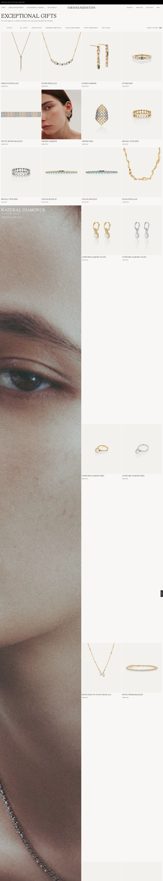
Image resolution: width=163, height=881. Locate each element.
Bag (158, 7)
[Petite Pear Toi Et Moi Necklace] (102, 668)
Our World (52, 7)
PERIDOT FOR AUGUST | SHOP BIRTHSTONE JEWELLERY (17, 2)
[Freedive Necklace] (21, 56)
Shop (3, 7)
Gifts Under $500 (91, 28)
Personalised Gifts (53, 28)
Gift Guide (106, 28)
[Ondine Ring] (102, 114)
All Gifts (23, 28)
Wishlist (139, 7)
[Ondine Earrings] (61, 114)
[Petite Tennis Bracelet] (142, 668)
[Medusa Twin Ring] (142, 114)
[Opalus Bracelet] (61, 172)
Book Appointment (16, 7)
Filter (9, 28)
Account (149, 7)
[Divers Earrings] (102, 56)
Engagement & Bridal (35, 7)
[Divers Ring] (142, 56)
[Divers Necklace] (61, 56)
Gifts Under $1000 (73, 28)
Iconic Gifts (36, 28)
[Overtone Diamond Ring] (102, 449)
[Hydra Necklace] (142, 172)
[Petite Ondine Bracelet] (21, 114)
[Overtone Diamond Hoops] (102, 230)
